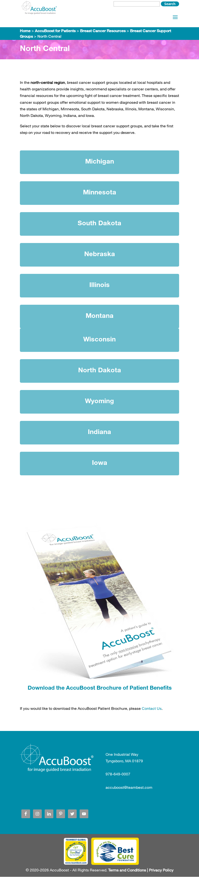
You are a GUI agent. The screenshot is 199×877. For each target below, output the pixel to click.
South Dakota (99, 223)
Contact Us (152, 708)
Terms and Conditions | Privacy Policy (141, 870)
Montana (100, 315)
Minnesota (99, 192)
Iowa (99, 462)
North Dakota (99, 370)
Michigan (99, 161)
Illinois (99, 284)
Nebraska (99, 254)
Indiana (99, 431)
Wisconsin (99, 339)
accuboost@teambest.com (129, 787)
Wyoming (99, 401)
